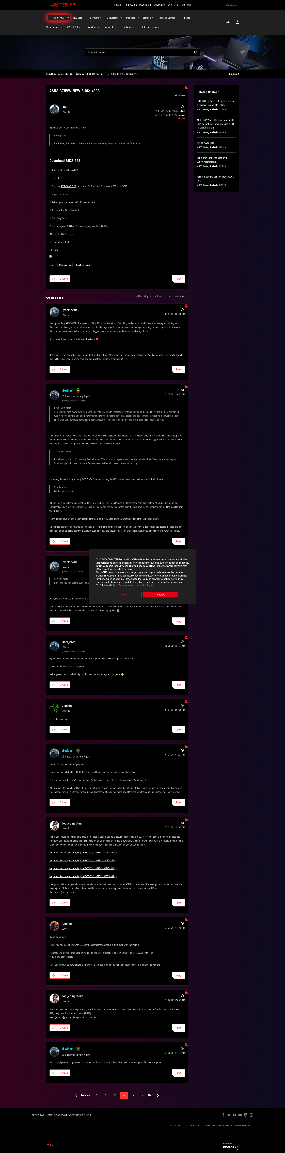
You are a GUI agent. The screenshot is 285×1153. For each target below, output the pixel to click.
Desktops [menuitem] (130, 18)
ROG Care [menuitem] (77, 18)
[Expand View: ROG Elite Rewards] (161, 27)
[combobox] (142, 52)
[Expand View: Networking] (136, 27)
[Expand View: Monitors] (98, 27)
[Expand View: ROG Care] (84, 18)
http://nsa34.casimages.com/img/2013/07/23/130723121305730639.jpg (83, 876)
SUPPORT (186, 5)
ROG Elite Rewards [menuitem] (150, 27)
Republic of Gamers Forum (59, 74)
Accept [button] (161, 595)
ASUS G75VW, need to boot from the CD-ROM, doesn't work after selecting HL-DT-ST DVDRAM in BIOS (216, 124)
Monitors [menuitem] (92, 27)
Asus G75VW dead (205, 143)
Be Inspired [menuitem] (59, 17)
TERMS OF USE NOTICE (177, 1125)
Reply (178, 279)
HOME (49, 1115)
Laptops (80, 74)
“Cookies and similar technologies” (136, 585)
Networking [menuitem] (129, 27)
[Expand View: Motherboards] (61, 27)
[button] (53, 278)
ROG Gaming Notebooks (208, 109)
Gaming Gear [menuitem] (110, 27)
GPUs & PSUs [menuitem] (73, 27)
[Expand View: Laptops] (153, 18)
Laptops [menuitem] (147, 18)
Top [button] (51, 1145)
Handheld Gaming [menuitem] (167, 18)
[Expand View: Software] (101, 18)
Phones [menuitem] (186, 18)
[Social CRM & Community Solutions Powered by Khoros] (230, 1146)
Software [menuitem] (94, 18)
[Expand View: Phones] (192, 18)
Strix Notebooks (83, 265)
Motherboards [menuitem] (52, 27)
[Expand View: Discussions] (121, 18)
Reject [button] (124, 595)
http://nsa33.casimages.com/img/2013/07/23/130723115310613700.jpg (83, 852)
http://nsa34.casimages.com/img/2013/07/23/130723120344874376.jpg (83, 860)
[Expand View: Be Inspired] (68, 18)
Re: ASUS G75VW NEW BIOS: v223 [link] (122, 74)
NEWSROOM (60, 1115)
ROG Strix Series (95, 74)
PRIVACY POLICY (196, 1125)
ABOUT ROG (38, 1115)
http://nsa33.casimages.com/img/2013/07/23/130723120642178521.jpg (83, 868)
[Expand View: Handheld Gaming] (177, 18)
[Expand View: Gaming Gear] (118, 27)
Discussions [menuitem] (112, 18)
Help (228, 22)
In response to (75, 401)
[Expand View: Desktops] (137, 18)
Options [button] (233, 74)
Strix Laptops (65, 265)
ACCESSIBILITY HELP (80, 1115)
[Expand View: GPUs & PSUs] (82, 27)
